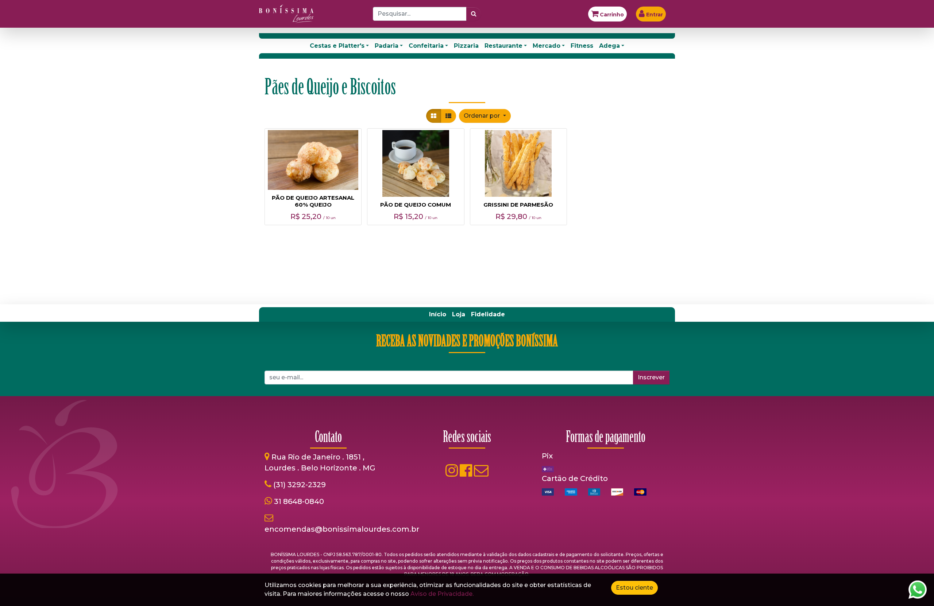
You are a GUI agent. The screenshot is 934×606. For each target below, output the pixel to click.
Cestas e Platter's (337, 45)
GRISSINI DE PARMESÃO (518, 204)
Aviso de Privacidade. (442, 593)
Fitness (582, 45)
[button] (484, 116)
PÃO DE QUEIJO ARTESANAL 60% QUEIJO (313, 201)
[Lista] (448, 116)
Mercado (546, 45)
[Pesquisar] (473, 14)
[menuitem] (437, 314)
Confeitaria (426, 45)
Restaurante (503, 45)
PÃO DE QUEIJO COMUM (415, 204)
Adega (609, 45)
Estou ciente (634, 587)
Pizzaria (466, 45)
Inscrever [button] (651, 377)
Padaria (386, 45)
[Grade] (433, 116)
